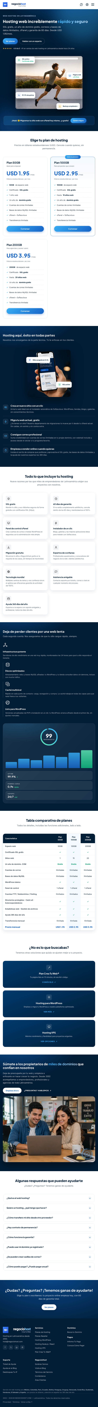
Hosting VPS (40, 1348)
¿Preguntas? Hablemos (37, 1090)
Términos (15, 1402)
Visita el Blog (40, 1368)
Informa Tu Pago (74, 1342)
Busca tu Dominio (74, 1332)
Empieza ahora (12, 1090)
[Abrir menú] (92, 4)
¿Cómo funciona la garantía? (49, 1237)
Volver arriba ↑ (26, 1402)
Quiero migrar (78, 120)
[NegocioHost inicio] (14, 4)
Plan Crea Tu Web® (43, 1352)
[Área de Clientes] (87, 4)
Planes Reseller (41, 1336)
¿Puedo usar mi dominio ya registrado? (49, 1247)
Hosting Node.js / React (44, 1344)
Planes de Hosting (42, 1332)
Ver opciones (49, 1041)
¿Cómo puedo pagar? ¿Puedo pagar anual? (49, 1266)
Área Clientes (40, 1380)
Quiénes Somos (41, 1364)
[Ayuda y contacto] (81, 4)
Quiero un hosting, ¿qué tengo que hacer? (49, 1208)
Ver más (49, 1012)
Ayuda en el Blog (10, 1368)
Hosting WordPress (43, 1340)
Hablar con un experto (32, 41)
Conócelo (49, 982)
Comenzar (25, 229)
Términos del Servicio (44, 1372)
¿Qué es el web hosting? (49, 1198)
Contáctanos (40, 1376)
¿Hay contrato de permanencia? (49, 1227)
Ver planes (10, 41)
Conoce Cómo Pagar (75, 1345)
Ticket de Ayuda (9, 1364)
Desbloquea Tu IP (10, 1372)
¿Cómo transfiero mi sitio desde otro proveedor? (49, 1217)
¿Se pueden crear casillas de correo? (49, 1257)
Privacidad (7, 1402)
